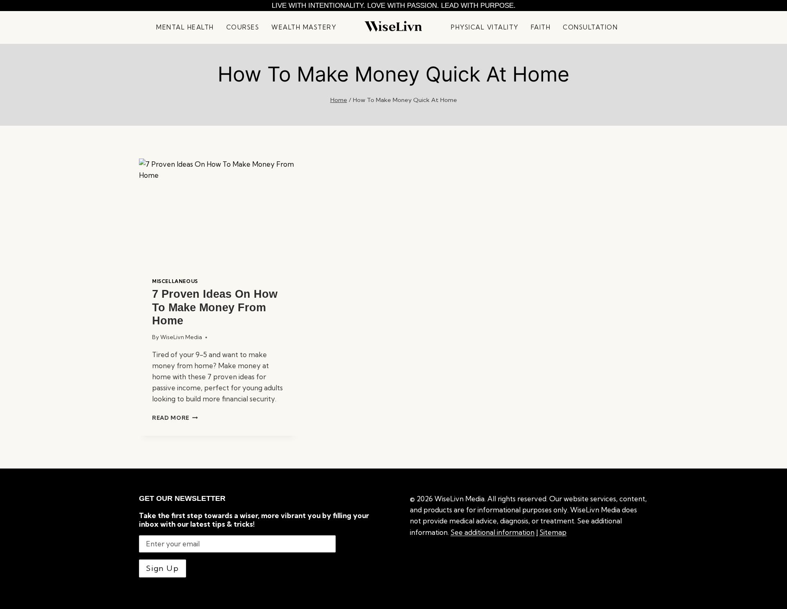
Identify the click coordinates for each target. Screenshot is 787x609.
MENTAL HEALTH (185, 27)
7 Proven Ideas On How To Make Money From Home (214, 307)
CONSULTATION (590, 27)
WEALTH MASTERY (303, 27)
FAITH (541, 27)
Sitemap (552, 532)
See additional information (492, 532)
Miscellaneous (175, 281)
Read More (175, 417)
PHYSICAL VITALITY (485, 27)
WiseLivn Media (181, 337)
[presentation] (218, 211)
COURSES (242, 27)
